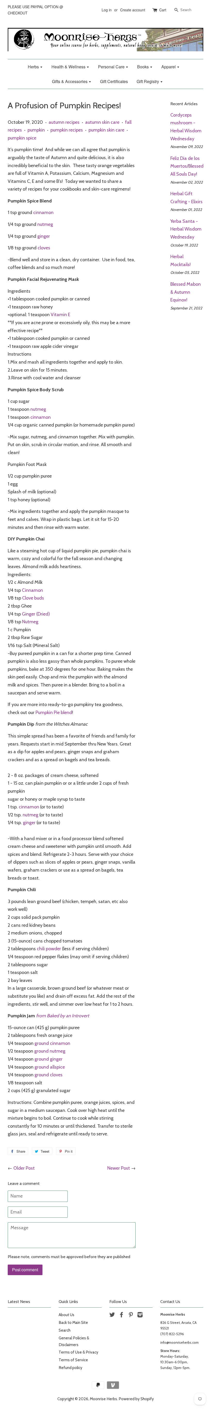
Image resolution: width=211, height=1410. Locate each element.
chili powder (49, 949)
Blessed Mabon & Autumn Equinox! (185, 292)
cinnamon (43, 212)
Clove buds (33, 598)
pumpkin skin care (106, 130)
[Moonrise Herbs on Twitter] (112, 1315)
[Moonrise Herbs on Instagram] (140, 1315)
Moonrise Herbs (103, 1398)
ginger (43, 236)
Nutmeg (30, 622)
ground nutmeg (49, 1051)
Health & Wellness (68, 67)
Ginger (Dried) (36, 614)
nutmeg (45, 224)
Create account (132, 9)
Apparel (169, 67)
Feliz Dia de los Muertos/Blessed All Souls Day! (187, 166)
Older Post (24, 1168)
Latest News (19, 1301)
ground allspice (49, 1067)
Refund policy (70, 1367)
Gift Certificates (114, 81)
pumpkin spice (22, 138)
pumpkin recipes (66, 130)
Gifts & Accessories (70, 81)
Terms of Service (73, 1359)
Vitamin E (60, 314)
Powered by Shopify (136, 1398)
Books (143, 67)
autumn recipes (64, 122)
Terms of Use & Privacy (78, 1352)
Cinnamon (32, 590)
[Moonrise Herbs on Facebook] (121, 1315)
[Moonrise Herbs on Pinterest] (131, 1315)
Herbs (34, 67)
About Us (66, 1314)
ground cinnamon (52, 1043)
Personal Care (112, 67)
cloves (44, 248)
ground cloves (48, 1075)
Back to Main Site (73, 1322)
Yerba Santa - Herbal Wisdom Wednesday (185, 229)
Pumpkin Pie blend (54, 712)
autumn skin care (102, 122)
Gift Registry (148, 81)
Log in (107, 9)
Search (65, 1330)
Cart (162, 9)
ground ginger (48, 1059)
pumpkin (36, 130)
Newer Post (118, 1168)
